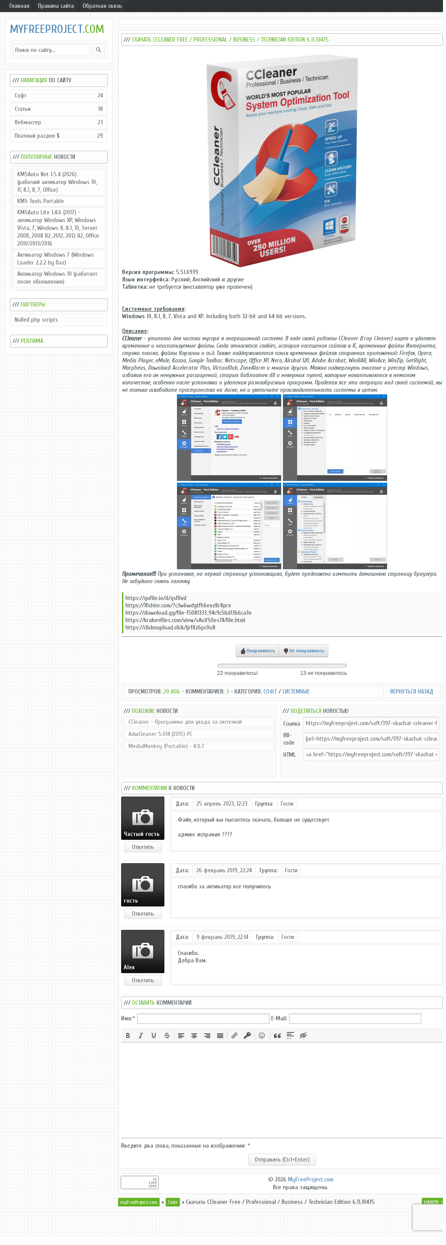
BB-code (289, 739)
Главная (19, 6)
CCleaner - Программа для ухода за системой (185, 722)
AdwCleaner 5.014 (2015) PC (160, 734)
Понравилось (261, 651)
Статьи (59, 109)
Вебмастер (59, 122)
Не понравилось (306, 651)
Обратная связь (102, 6)
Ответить (143, 847)
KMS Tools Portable (40, 201)
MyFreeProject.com (311, 1179)
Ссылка (291, 723)
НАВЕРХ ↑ (433, 1202)
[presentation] (128, 1035)
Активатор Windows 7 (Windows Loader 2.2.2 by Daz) (55, 258)
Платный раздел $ (59, 135)
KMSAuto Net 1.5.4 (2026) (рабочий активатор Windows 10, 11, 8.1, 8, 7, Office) (57, 182)
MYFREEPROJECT (57, 29)
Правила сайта (56, 6)
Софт (59, 95)
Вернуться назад (411, 691)
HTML (289, 754)
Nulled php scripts (36, 319)
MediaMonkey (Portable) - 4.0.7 (166, 746)
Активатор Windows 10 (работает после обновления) (57, 277)
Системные (296, 691)
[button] (128, 1034)
